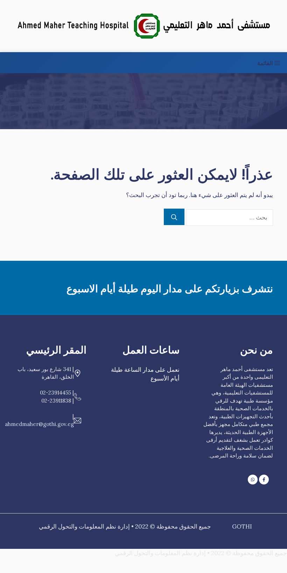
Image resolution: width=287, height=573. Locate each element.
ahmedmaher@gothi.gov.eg (39, 424)
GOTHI (242, 526)
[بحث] (174, 217)
